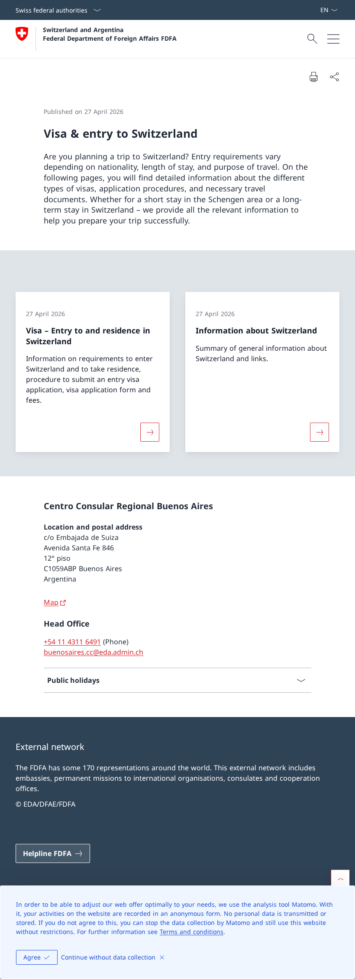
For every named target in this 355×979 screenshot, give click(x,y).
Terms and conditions (191, 931)
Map (51, 602)
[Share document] (334, 76)
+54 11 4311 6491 (72, 641)
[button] (340, 879)
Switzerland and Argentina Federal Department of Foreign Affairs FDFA (110, 34)
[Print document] (313, 76)
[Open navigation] (333, 39)
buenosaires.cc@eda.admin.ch (93, 652)
